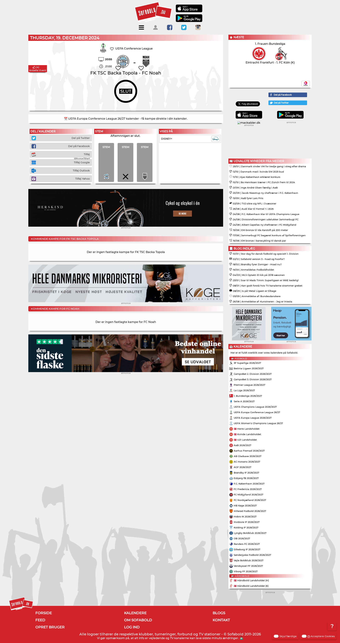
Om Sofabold (138, 620)
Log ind (132, 627)
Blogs (219, 613)
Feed (40, 620)
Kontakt (221, 620)
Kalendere (135, 613)
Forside (43, 613)
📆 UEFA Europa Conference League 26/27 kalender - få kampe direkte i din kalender (125, 118)
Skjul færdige (288, 636)
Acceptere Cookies (323, 636)
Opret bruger (50, 627)
